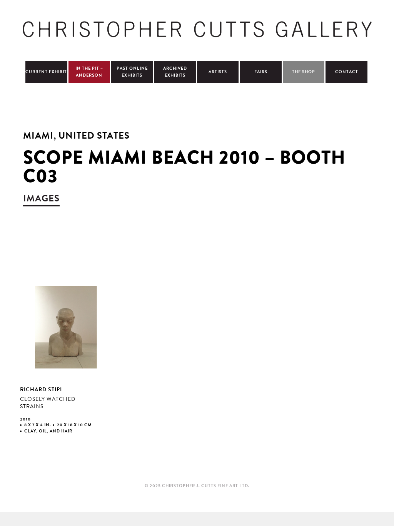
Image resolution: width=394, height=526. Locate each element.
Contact (346, 72)
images (41, 198)
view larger (65, 362)
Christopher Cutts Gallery (197, 29)
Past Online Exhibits (132, 72)
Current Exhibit (46, 72)
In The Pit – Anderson (89, 72)
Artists (218, 72)
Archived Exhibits (175, 72)
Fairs (260, 72)
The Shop (303, 72)
